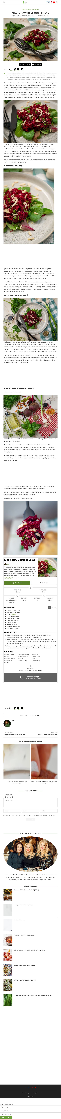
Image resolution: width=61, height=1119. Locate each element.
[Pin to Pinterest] (37, 715)
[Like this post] (32, 715)
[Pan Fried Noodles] (7, 925)
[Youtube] (54, 2)
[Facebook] (47, 2)
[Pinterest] (51, 2)
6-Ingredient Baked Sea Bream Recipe (17, 781)
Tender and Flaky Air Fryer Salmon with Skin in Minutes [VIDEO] (32, 995)
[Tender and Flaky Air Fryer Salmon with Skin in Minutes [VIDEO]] (7, 1000)
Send (2, 1117)
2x (52, 607)
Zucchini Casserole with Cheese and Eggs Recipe (44, 781)
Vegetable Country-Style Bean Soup (24, 935)
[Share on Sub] (20, 1101)
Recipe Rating (9, 795)
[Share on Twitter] (35, 715)
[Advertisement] (30, 255)
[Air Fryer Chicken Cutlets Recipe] (7, 910)
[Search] (57, 2)
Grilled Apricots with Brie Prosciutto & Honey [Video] (29, 950)
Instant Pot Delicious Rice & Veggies (24, 965)
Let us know (29, 678)
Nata (18, 15)
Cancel (9, 1117)
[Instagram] (49, 2)
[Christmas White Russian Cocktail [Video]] (7, 895)
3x (55, 607)
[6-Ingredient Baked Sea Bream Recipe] (16, 761)
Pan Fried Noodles (19, 920)
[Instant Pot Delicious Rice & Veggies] (7, 970)
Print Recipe (37, 64)
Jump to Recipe (26, 64)
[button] (5, 578)
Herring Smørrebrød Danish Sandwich (25, 980)
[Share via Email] (38, 715)
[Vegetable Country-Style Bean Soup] (7, 940)
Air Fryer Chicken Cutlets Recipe (23, 905)
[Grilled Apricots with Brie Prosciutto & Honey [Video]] (7, 955)
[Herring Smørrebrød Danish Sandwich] (7, 985)
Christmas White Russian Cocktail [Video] (26, 890)
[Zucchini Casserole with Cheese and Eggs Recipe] (44, 761)
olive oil (13, 614)
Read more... (48, 880)
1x (49, 607)
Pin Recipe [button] (45, 582)
